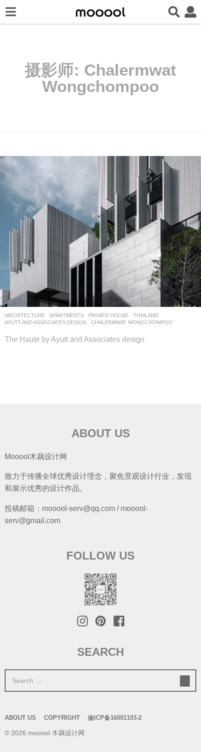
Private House (108, 315)
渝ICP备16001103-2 (115, 717)
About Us (20, 717)
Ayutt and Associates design (45, 322)
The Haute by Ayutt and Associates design (74, 339)
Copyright (62, 717)
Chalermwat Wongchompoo (131, 322)
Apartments (67, 315)
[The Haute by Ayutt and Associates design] (100, 231)
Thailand (145, 315)
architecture (25, 315)
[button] (10, 12)
